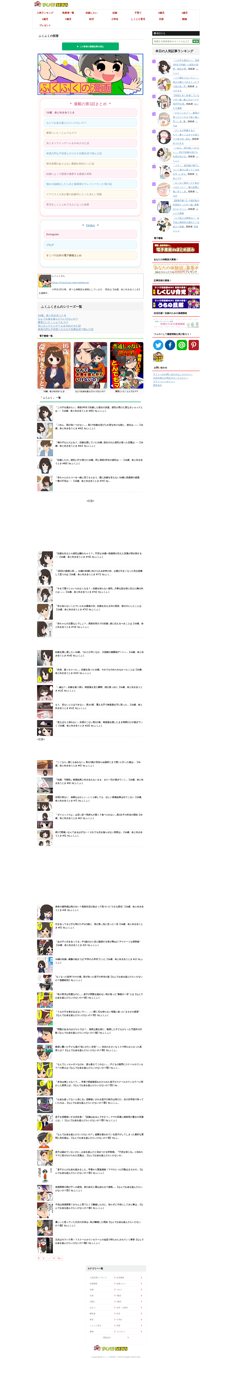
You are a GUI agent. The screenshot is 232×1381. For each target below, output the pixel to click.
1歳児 (184, 12)
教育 (92, 1319)
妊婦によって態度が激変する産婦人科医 (69, 173)
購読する (160, 33)
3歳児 (68, 19)
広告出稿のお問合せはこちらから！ (170, 378)
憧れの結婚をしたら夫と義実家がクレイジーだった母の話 (79, 184)
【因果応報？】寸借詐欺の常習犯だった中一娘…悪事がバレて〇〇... (186, 204)
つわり (119, 1289)
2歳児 (45, 19)
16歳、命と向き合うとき (60, 112)
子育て (138, 12)
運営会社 (157, 385)
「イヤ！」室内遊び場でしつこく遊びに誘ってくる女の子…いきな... (186, 169)
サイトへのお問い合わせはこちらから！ (173, 374)
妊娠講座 (93, 1283)
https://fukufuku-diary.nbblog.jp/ (70, 282)
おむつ (92, 1307)
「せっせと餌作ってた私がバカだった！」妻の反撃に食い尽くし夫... (186, 187)
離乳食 (92, 1313)
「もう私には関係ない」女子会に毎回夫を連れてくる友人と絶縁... (186, 222)
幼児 (91, 19)
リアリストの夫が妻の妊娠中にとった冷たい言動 (74, 194)
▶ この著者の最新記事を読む (90, 46)
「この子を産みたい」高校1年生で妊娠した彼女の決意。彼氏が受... (186, 64)
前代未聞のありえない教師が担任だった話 (70, 163)
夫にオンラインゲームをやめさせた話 (67, 143)
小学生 (114, 19)
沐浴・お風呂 (122, 1307)
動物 (184, 19)
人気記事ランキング (98, 1277)
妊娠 (115, 12)
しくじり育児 (138, 19)
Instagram (52, 234)
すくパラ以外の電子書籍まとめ (64, 255)
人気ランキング (45, 12)
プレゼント (45, 25)
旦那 (161, 19)
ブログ (50, 244)
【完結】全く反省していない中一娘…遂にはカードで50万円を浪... (186, 99)
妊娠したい (92, 12)
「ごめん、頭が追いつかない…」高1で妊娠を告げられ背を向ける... (186, 152)
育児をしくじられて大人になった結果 (67, 204)
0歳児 (161, 12)
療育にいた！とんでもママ (61, 132)
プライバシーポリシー (164, 381)
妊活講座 (120, 1277)
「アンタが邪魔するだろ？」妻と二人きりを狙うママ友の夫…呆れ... (186, 134)
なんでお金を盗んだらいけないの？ (66, 122)
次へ (60, 1258)
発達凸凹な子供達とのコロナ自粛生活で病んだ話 (74, 153)
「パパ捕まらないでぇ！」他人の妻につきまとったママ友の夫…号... (186, 82)
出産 (92, 1295)
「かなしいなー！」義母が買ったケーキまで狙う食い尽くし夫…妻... (186, 117)
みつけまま (178, 143)
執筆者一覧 (68, 12)
